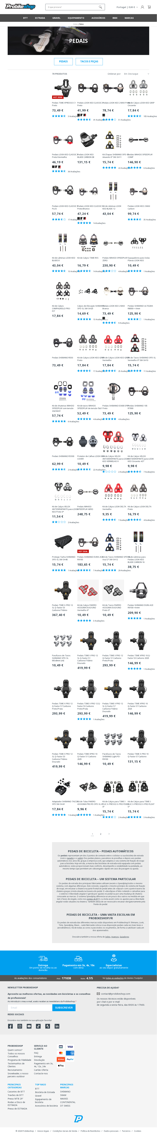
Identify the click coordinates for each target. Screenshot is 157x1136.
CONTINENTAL (68, 1102)
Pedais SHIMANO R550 (62, 357)
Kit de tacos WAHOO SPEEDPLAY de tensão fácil (89, 407)
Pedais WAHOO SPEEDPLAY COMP (140, 155)
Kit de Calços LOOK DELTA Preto (139, 508)
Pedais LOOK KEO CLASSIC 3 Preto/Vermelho (65, 155)
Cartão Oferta (41, 1069)
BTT (37, 1088)
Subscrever (64, 1007)
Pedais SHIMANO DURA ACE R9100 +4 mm (140, 606)
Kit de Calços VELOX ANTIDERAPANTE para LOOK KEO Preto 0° (65, 509)
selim (80, 858)
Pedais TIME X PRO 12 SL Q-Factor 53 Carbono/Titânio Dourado (62, 758)
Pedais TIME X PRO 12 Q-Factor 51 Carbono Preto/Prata (112, 658)
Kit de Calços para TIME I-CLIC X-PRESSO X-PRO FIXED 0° (115, 804)
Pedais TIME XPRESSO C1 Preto (64, 104)
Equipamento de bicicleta (43, 1101)
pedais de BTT (93, 899)
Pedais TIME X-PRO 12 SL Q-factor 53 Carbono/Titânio (62, 608)
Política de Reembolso (90, 1131)
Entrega (38, 1056)
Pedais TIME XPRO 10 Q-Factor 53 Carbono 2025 (139, 656)
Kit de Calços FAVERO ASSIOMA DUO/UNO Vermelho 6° (86, 608)
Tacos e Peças (89, 61)
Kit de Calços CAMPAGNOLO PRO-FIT (61, 308)
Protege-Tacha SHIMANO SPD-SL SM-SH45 (63, 558)
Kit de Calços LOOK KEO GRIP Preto (90, 359)
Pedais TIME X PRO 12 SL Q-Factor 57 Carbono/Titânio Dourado (112, 707)
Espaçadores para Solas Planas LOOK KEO (139, 259)
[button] (149, 7)
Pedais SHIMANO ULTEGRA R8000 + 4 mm (140, 307)
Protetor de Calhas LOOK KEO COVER (90, 457)
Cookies (137, 1131)
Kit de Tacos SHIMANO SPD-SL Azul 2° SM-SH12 (116, 558)
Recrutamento (15, 1069)
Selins (107, 936)
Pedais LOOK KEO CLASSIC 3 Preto (90, 104)
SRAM (63, 1095)
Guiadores (124, 936)
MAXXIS (64, 1098)
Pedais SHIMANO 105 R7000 (137, 407)
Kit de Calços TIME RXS (87, 258)
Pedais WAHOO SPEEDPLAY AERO (85, 508)
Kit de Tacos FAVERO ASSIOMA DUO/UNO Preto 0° (111, 608)
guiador (70, 858)
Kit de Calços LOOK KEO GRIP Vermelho (115, 359)
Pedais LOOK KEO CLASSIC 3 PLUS (65, 207)
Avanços (115, 936)
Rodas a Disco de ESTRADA (16, 1104)
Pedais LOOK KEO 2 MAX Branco (113, 307)
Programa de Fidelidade (19, 1059)
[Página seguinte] (109, 833)
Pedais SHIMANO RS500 (63, 456)
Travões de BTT (16, 1095)
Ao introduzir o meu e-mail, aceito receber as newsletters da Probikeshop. (41, 1001)
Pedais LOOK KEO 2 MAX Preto (116, 102)
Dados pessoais (111, 1131)
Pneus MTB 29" (15, 1098)
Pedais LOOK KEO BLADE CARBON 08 (85, 155)
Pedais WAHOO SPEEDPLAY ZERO (114, 259)
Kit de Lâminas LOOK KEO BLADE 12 (111, 207)
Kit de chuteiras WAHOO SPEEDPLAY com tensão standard (63, 408)
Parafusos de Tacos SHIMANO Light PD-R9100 (111, 756)
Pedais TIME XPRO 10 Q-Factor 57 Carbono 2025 (138, 706)
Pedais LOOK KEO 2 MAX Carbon (139, 207)
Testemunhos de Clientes (16, 1065)
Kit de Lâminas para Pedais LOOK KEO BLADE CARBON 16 (137, 559)
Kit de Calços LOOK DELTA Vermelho (114, 508)
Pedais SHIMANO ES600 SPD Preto (115, 407)
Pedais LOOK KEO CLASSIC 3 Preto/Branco (90, 207)
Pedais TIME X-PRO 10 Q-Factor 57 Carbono (138, 755)
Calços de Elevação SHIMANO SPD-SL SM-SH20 (90, 307)
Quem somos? (15, 1049)
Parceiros (126, 1131)
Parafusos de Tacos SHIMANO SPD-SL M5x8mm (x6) (61, 658)
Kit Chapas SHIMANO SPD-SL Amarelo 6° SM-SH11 (115, 155)
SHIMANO (65, 1091)
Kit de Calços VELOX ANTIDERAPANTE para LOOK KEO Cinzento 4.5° (141, 459)
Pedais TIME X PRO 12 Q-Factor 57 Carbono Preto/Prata (62, 706)
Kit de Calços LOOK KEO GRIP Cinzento (141, 104)
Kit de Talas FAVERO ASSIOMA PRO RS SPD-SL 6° (90, 802)
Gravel (38, 1095)
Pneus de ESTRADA (17, 1108)
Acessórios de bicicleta (46, 1105)
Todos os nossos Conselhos (16, 1055)
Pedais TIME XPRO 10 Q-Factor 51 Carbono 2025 (87, 756)
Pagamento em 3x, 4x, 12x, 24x (43, 1065)
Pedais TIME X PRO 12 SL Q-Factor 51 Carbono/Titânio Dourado (87, 659)
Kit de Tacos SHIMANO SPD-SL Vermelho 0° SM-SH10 (142, 359)
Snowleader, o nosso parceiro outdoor (18, 1075)
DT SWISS (65, 1105)
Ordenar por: (114, 73)
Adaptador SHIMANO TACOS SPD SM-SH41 (65, 802)
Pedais (63, 61)
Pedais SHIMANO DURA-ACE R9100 (90, 558)
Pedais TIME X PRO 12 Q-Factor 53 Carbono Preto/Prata (88, 706)
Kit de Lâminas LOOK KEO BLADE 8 (63, 259)
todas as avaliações (115, 978)
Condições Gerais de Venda (65, 1131)
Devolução (39, 1059)
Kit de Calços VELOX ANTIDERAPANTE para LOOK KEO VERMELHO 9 (115, 459)
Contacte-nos (41, 1073)
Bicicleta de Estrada (45, 1092)
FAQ (36, 1052)
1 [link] (92, 833)
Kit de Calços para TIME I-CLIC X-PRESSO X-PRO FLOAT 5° (141, 804)
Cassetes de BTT (16, 1091)
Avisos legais (43, 1131)
